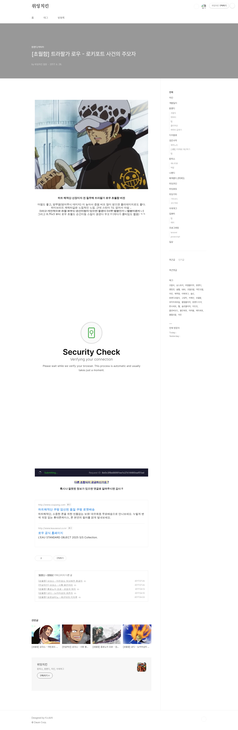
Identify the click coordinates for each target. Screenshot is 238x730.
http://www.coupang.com (51, 504)
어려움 (191, 310)
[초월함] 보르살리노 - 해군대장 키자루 (57, 597)
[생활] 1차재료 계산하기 (180, 149)
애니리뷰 (174, 163)
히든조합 (199, 289)
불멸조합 (172, 315)
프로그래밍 (174, 228)
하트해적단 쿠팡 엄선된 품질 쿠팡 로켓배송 (66, 509)
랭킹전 (172, 289)
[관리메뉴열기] (232, 5)
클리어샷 (174, 125)
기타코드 (174, 199)
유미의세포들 (174, 302)
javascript (175, 236)
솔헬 (178, 289)
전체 (171, 92)
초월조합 (190, 289)
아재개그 (173, 208)
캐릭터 (50, 575)
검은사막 (173, 140)
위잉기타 (173, 194)
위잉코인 (173, 183)
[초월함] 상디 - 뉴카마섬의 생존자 (55, 593)
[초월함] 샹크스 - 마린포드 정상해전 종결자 (60, 580)
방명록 (61, 17)
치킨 (171, 97)
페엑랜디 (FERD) (176, 178)
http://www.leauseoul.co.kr (52, 528)
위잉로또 (173, 189)
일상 (171, 242)
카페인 (191, 298)
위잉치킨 (40, 6)
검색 (196, 6)
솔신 (192, 293)
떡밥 (172, 167)
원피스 (172, 159)
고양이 (184, 298)
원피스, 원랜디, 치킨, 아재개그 (50, 669)
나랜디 (172, 173)
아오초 (195, 306)
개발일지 (173, 103)
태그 (46, 17)
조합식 (173, 113)
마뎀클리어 (189, 285)
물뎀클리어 (186, 302)
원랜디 (42, 575)
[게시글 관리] (49, 558)
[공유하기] (45, 558)
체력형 (177, 293)
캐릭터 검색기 (176, 130)
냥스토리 (179, 285)
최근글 (172, 259)
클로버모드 (173, 310)
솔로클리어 (186, 306)
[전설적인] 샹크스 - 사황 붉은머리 (55, 585)
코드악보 (174, 203)
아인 (171, 293)
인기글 (181, 259)
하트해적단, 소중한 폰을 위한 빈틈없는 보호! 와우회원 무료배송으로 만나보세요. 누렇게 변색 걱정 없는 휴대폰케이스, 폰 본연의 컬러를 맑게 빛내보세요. (91, 515)
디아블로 (173, 135)
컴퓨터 (172, 213)
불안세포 (183, 310)
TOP (203, 719)
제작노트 (174, 145)
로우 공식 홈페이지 (50, 533)
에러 (172, 222)
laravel (174, 232)
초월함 (198, 298)
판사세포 (172, 306)
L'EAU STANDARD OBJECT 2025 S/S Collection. (67, 537)
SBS (184, 289)
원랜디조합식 (174, 298)
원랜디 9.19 (197, 302)
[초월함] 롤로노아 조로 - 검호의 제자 (57, 589)
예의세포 (199, 310)
